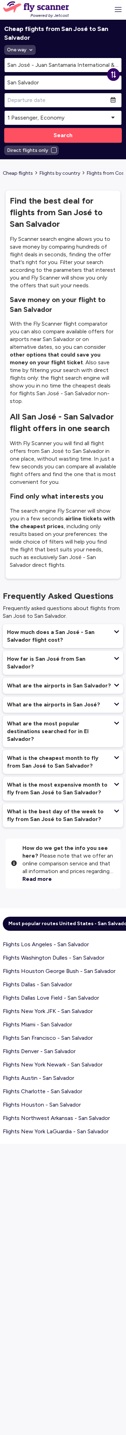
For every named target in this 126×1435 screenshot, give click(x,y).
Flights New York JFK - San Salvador (48, 1011)
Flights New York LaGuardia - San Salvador (55, 1131)
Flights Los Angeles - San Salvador (46, 944)
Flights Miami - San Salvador (37, 1024)
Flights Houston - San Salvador (42, 1104)
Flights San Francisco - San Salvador (48, 1037)
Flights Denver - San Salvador (39, 1051)
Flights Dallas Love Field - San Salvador (51, 997)
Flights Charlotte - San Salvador (42, 1091)
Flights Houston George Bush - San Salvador (59, 971)
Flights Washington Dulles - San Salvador (53, 957)
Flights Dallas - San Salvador (37, 984)
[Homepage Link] (36, 7)
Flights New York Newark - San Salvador (53, 1064)
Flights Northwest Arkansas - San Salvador (56, 1118)
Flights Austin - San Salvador (38, 1078)
